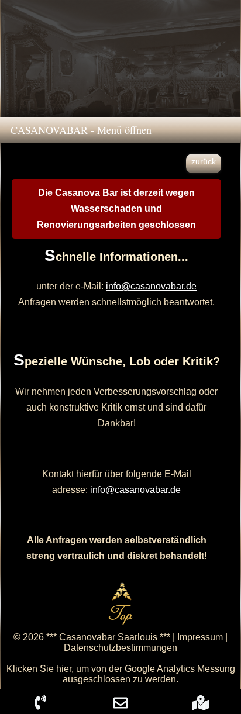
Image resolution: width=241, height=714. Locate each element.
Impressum (200, 637)
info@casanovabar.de (151, 286)
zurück (203, 161)
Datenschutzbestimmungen (120, 648)
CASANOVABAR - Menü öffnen (76, 130)
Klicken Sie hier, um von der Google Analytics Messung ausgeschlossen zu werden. (120, 674)
